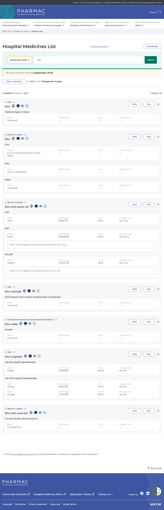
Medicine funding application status (145, 2)
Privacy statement (38, 504)
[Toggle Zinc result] (158, 104)
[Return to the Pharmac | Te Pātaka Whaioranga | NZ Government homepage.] (15, 483)
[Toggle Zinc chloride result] (158, 289)
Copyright (7, 504)
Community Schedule (91, 2)
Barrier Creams (15, 135)
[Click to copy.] (66, 221)
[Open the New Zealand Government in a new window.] (156, 504)
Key (149, 104)
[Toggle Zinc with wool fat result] (158, 411)
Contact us (104, 494)
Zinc (9, 102)
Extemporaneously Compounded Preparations (30, 319)
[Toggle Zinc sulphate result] (158, 354)
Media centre (69, 504)
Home (76, 2)
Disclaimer (20, 504)
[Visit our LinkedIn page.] (148, 493)
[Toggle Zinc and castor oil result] (158, 204)
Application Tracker (80, 494)
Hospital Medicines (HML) (115, 2)
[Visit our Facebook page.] (142, 493)
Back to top (156, 468)
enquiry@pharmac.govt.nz (23, 454)
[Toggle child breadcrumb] (14, 102)
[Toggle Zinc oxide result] (158, 322)
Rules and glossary (99, 46)
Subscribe (55, 504)
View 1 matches (14, 81)
